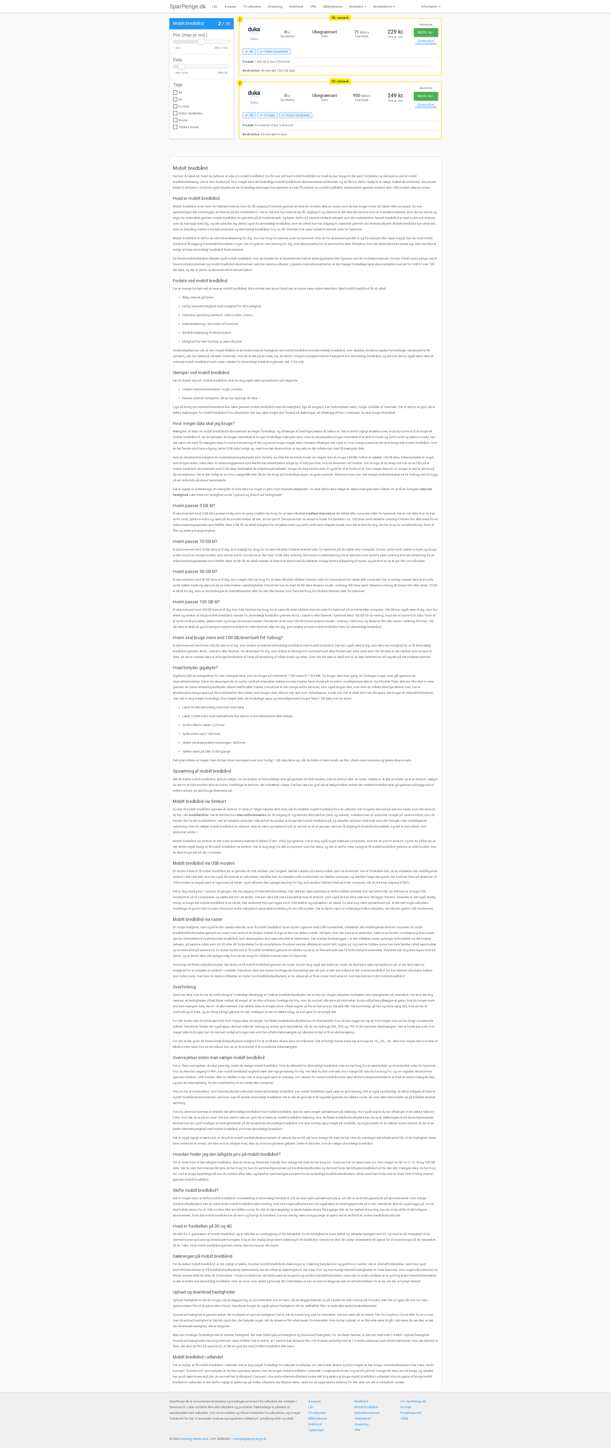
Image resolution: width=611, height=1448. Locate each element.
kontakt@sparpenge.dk (250, 1439)
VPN (313, 6)
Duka (254, 39)
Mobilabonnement (367, 1413)
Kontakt (405, 1407)
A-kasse (230, 6)
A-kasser (314, 1401)
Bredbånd (361, 1401)
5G (180, 99)
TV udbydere (252, 6)
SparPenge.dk (187, 6)
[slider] (201, 41)
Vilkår (404, 1418)
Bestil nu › (426, 32)
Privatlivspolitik (410, 1413)
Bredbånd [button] (356, 6)
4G (180, 92)
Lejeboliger (316, 1430)
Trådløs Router (189, 127)
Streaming (275, 6)
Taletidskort (362, 1418)
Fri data (184, 106)
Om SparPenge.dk (413, 1401)
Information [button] (429, 6)
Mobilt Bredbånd (366, 1407)
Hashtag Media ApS (194, 1439)
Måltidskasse (332, 6)
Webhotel (296, 6)
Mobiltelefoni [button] (382, 6)
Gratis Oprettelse (190, 113)
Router (183, 120)
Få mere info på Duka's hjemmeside (426, 42)
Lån (214, 6)
